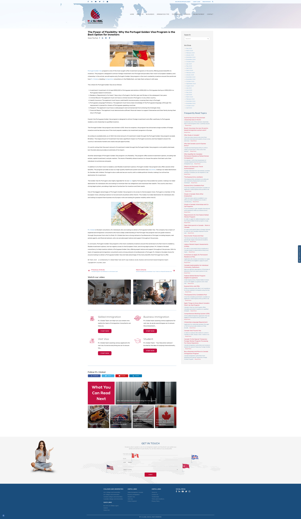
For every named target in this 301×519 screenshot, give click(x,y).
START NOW (105, 331)
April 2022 (189, 108)
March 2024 (189, 70)
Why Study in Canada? (191, 135)
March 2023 (189, 97)
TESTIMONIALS (177, 14)
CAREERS (187, 14)
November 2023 (190, 79)
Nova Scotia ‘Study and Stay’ (194, 236)
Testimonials (155, 496)
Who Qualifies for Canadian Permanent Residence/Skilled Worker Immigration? (196, 156)
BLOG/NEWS (150, 14)
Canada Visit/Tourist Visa (192, 330)
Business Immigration (134, 494)
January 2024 (190, 75)
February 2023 (190, 99)
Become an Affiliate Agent (110, 505)
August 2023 (190, 86)
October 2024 (190, 61)
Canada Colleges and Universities (112, 496)
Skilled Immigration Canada (135, 492)
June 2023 (189, 90)
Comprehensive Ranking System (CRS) (197, 313)
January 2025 (190, 55)
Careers (105, 508)
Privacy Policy (156, 501)
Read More (188, 125)
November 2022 (190, 103)
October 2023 (190, 81)
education (152, 169)
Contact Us (155, 494)
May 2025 (189, 48)
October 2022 (190, 105)
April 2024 (189, 68)
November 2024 (190, 59)
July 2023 (189, 88)
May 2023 (189, 92)
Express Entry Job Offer (192, 286)
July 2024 (189, 64)
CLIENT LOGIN (196, 1)
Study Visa (106, 510)
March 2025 (189, 50)
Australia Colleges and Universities (113, 499)
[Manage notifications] (3, 515)
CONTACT (210, 14)
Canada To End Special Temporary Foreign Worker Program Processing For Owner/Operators (196, 341)
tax (130, 181)
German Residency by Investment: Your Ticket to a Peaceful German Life (154, 270)
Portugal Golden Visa (95, 71)
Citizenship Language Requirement (196, 322)
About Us (154, 492)
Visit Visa (130, 499)
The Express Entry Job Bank (193, 177)
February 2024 (190, 72)
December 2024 (190, 57)
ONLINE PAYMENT (198, 14)
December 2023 (190, 77)
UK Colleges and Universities (111, 494)
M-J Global (94, 79)
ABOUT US (140, 14)
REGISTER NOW (207, 1)
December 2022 (190, 101)
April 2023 (189, 94)
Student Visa (131, 496)
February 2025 (190, 53)
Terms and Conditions (158, 499)
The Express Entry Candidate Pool (195, 294)
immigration (109, 79)
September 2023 (191, 83)
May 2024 (189, 66)
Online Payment (132, 501)
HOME (132, 14)
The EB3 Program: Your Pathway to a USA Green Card (104, 270)
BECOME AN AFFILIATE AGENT (182, 1)
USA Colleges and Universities (111, 492)
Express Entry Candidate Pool (194, 185)
